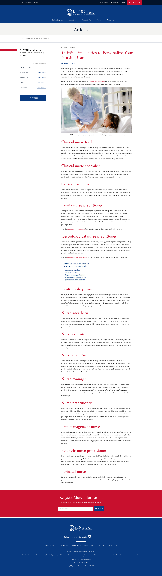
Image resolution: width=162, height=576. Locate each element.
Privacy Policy (70, 566)
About (99, 20)
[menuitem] (33, 72)
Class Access (115, 2)
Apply (124, 2)
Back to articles (69, 47)
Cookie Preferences (79, 566)
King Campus (104, 2)
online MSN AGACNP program (77, 257)
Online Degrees (57, 20)
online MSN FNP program (76, 229)
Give (116, 545)
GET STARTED (134, 3)
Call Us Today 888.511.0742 (30, 2)
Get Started (107, 545)
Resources (110, 20)
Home (22, 38)
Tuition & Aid (86, 20)
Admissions (72, 20)
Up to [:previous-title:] (38, 63)
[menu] (33, 75)
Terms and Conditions (90, 566)
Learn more (73, 559)
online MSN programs (97, 81)
